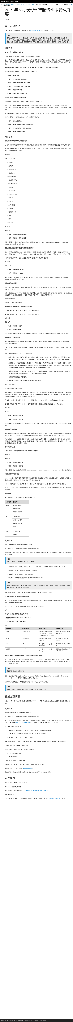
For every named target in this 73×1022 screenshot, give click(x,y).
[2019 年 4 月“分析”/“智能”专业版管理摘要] (70, 4)
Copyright (3, 1020)
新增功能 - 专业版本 (35, 30)
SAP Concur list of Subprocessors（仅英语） (36, 790)
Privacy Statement (18, 1020)
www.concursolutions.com (22, 722)
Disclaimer (10, 1020)
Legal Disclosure (28, 1020)
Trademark (36, 1020)
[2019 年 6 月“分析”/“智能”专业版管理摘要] (71, 4)
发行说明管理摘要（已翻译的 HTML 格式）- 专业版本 (19, 4)
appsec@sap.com (27, 768)
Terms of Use (43, 1020)
